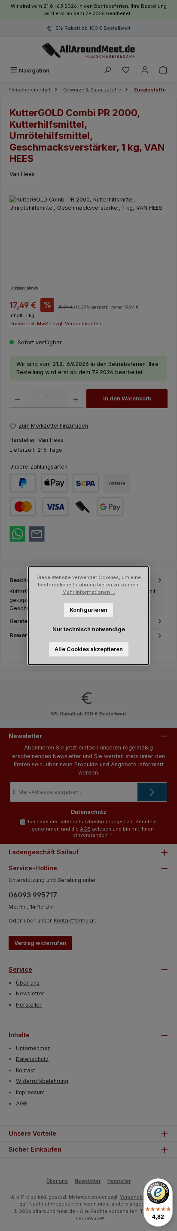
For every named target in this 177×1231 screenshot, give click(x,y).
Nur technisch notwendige (88, 629)
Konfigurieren (88, 609)
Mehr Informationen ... (88, 592)
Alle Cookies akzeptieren (89, 649)
